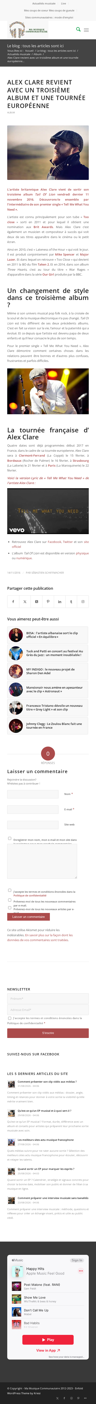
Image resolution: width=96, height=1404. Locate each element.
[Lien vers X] (57, 1398)
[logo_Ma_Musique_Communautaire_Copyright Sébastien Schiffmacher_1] (39, 30)
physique (82, 553)
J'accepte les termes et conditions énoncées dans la (44, 893)
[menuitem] (44, 3)
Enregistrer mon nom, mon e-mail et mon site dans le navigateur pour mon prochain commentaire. (45, 841)
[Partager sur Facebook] (13, 602)
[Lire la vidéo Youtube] (48, 511)
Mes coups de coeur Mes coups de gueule (49, 10)
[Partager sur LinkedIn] (59, 602)
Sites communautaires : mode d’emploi (49, 17)
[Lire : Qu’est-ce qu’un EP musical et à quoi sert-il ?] (11, 1113)
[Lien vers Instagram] (83, 602)
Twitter (68, 542)
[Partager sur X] (25, 602)
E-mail (69, 809)
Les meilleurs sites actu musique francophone (46, 1139)
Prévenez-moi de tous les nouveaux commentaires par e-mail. (44, 903)
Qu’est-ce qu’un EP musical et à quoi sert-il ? (44, 1110)
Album (11, 112)
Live (63, 3)
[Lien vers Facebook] (64, 1398)
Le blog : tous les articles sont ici (35, 45)
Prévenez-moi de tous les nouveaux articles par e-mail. (44, 911)
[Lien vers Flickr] (85, 1398)
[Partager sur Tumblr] (71, 602)
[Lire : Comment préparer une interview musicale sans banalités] (11, 1200)
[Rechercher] (76, 30)
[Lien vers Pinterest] (78, 1398)
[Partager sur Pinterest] (48, 602)
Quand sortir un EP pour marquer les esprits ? (46, 1169)
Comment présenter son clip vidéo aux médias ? (47, 1081)
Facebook (54, 542)
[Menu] (86, 30)
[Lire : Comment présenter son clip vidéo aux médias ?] (11, 1084)
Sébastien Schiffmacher (47, 572)
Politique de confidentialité (30, 895)
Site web (69, 824)
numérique (24, 558)
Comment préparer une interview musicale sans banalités (53, 1198)
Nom (68, 794)
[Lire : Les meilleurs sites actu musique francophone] (11, 1142)
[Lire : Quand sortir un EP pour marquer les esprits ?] (11, 1171)
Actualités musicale (43, 3)
